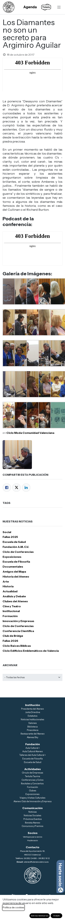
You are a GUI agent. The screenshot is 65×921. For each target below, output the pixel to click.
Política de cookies (13, 907)
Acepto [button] (56, 915)
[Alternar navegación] (58, 7)
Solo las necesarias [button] (39, 915)
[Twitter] (16, 487)
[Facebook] (7, 487)
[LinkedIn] (26, 487)
